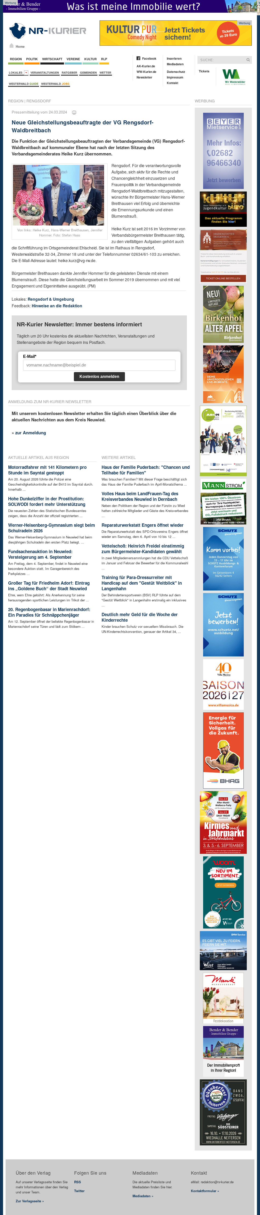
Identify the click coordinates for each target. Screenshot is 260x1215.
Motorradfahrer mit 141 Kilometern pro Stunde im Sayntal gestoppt (47, 470)
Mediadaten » (143, 1195)
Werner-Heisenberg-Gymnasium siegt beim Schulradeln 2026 (51, 528)
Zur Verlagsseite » (30, 1200)
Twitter (79, 1190)
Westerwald (23, 84)
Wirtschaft (52, 59)
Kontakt (172, 83)
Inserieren (174, 58)
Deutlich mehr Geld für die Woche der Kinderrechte (140, 617)
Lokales (16, 72)
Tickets (204, 71)
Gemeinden (88, 72)
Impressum (175, 77)
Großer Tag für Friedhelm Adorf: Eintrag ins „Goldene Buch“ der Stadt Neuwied (49, 585)
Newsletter (144, 77)
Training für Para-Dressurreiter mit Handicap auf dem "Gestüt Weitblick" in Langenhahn (142, 582)
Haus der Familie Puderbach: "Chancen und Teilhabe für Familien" (146, 470)
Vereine (73, 59)
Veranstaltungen (44, 72)
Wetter (105, 72)
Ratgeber (69, 72)
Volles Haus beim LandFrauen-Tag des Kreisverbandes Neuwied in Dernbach (140, 496)
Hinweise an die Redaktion (57, 306)
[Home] (11, 45)
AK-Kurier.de (146, 66)
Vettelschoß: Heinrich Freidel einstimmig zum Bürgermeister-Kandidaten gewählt (143, 548)
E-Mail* (29, 356)
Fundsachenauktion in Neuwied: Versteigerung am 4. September (40, 554)
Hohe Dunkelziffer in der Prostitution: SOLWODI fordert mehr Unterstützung (46, 501)
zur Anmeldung (30, 432)
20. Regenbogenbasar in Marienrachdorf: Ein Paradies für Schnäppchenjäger (49, 612)
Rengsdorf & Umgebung (51, 299)
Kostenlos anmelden (99, 376)
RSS (77, 1181)
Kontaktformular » (205, 1190)
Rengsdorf (38, 100)
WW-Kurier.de (146, 71)
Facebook (149, 58)
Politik (32, 59)
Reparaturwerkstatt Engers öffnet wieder (143, 525)
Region (16, 59)
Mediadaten (175, 64)
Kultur (91, 59)
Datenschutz (176, 71)
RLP (104, 59)
